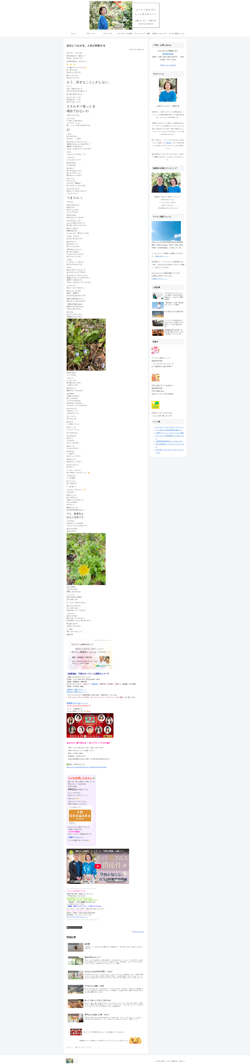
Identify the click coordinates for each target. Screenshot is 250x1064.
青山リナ (87, 684)
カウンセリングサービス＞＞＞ (77, 917)
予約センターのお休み (168, 65)
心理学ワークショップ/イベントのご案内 (169, 433)
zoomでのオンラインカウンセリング (79, 898)
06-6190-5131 (167, 54)
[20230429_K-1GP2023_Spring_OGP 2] (90, 725)
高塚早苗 (102, 684)
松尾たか (118, 684)
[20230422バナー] (90, 654)
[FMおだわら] (80, 815)
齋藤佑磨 (95, 684)
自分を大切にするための (75, 927)
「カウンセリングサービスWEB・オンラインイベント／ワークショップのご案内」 (96, 697)
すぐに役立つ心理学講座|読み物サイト (168, 430)
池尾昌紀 (168, 143)
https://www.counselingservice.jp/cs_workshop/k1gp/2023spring (87, 767)
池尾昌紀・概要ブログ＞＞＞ (77, 689)
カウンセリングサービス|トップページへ (169, 427)
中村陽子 (110, 684)
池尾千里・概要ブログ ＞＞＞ (77, 692)
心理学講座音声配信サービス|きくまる (168, 441)
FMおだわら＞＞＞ (161, 256)
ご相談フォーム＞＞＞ (159, 278)
